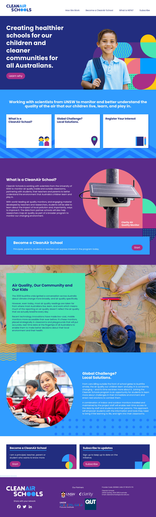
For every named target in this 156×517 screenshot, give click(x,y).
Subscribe (145, 10)
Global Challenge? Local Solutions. (69, 120)
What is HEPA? (126, 10)
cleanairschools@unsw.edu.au (118, 495)
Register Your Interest (120, 119)
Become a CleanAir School (99, 10)
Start (137, 247)
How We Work (72, 10)
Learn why (15, 76)
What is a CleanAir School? (20, 120)
